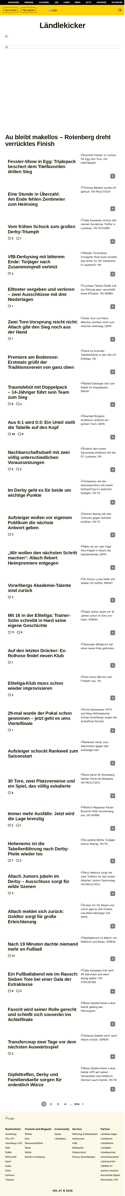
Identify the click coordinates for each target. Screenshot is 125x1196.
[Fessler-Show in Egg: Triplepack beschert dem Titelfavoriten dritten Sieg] (99, 166)
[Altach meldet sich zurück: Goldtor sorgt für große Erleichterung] (99, 917)
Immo (77, 2)
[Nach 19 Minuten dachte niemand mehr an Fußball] (99, 949)
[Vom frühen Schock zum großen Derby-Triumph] (99, 232)
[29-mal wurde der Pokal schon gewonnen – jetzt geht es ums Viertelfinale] (99, 721)
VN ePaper (116, 2)
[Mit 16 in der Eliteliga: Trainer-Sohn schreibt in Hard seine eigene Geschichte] (99, 623)
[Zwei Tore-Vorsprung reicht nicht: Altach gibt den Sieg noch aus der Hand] (99, 330)
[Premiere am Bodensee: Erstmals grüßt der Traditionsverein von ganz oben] (99, 362)
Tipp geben (28, 10)
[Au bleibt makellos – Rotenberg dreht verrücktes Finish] (62, 88)
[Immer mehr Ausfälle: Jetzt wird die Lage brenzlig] (99, 819)
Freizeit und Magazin (38, 1129)
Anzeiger (101, 2)
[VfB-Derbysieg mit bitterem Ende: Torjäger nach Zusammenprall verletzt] (99, 264)
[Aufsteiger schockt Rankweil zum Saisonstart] (99, 754)
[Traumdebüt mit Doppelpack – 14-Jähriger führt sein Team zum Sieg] (99, 395)
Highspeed (13, 2)
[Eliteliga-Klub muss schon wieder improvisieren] (99, 688)
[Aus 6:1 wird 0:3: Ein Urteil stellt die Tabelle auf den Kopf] (99, 427)
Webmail (29, 2)
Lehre (66, 2)
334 (76, 1104)
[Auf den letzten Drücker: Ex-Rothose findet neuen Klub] (99, 656)
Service (77, 1129)
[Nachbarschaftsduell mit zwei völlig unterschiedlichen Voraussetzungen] (99, 460)
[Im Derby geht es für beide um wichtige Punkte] (99, 493)
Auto (88, 2)
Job (56, 2)
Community (62, 1129)
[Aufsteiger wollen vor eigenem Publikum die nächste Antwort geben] (99, 525)
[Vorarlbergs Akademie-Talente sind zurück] (99, 591)
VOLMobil (44, 2)
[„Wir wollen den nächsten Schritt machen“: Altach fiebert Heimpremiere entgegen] (99, 558)
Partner (105, 1129)
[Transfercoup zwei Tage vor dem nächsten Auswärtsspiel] (99, 1047)
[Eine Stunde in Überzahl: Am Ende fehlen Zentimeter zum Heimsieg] (99, 199)
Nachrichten (13, 1129)
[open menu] (120, 10)
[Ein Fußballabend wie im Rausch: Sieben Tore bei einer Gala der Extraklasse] (99, 982)
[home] (62, 10)
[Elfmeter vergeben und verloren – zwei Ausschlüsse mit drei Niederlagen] (99, 297)
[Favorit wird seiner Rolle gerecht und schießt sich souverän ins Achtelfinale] (99, 1014)
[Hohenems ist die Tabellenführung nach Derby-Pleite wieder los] (99, 851)
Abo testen (11, 10)
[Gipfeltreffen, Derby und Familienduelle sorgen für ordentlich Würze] (99, 1080)
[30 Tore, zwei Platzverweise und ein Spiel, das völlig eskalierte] (99, 786)
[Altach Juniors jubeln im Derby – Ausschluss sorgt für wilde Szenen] (99, 884)
